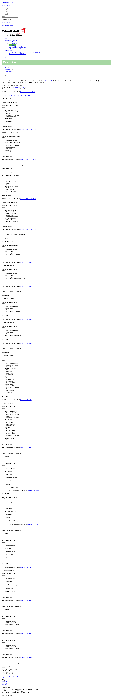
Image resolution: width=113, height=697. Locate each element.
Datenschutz (12, 677)
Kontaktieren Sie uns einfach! (18, 87)
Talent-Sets (12, 45)
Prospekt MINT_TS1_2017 (28, 129)
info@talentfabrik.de (7, 2)
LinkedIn (4, 683)
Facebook (4, 681)
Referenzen (8, 50)
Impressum (5, 677)
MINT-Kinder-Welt (15, 49)
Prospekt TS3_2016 (26, 400)
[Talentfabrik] (14, 35)
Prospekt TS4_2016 (33, 490)
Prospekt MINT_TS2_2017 (28, 199)
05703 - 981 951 (6, 5)
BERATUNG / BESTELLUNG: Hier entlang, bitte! (16, 95)
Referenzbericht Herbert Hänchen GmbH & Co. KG (25, 52)
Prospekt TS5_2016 (26, 567)
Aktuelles (8, 55)
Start (6, 68)
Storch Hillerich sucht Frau (17, 47)
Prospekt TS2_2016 (26, 319)
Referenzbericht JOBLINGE (17, 54)
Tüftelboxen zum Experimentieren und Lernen (23, 42)
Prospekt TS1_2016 (26, 262)
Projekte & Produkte (11, 40)
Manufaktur (8, 69)
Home (7, 38)
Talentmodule (13, 43)
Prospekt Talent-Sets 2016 (27, 92)
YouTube (4, 684)
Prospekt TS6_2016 (26, 633)
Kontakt (7, 57)
